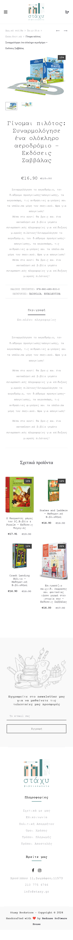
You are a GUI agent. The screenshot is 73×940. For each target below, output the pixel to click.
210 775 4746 (36, 885)
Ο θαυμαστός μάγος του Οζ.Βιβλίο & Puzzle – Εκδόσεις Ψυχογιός (19, 523)
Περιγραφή (36, 310)
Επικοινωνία (36, 817)
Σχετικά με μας (36, 810)
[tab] (36, 310)
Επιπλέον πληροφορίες (36, 320)
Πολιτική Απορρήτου (36, 824)
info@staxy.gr (36, 891)
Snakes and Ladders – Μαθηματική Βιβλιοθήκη (54, 514)
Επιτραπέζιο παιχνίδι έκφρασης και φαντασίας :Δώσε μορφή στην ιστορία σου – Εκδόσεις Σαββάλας (53, 593)
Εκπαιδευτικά (13, 36)
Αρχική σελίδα (14, 30)
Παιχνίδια (33, 30)
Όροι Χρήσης (36, 830)
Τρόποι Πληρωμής (36, 837)
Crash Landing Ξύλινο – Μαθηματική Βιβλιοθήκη (19, 580)
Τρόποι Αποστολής (36, 843)
